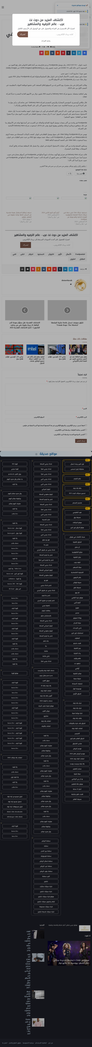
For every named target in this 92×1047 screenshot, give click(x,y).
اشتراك (22, 34)
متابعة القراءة (46, 41)
